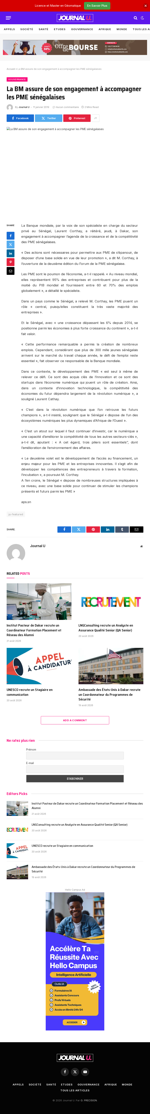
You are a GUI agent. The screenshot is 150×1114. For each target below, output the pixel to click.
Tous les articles (75, 1090)
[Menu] (8, 17)
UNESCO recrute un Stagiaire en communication (30, 692)
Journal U (24, 107)
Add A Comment (75, 720)
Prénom (31, 749)
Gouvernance (82, 29)
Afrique (105, 29)
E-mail (30, 763)
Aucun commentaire (67, 107)
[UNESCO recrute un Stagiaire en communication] (39, 666)
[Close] (145, 5)
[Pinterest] (10, 262)
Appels (9, 29)
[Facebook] (10, 236)
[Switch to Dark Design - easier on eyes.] (142, 18)
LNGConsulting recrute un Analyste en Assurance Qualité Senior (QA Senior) (106, 628)
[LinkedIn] (10, 253)
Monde (122, 29)
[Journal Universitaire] (75, 18)
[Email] (10, 271)
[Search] (135, 17)
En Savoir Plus (97, 5)
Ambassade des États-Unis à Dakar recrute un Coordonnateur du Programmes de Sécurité (109, 694)
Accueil (11, 68)
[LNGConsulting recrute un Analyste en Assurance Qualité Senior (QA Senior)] (111, 601)
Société (26, 29)
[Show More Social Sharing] (95, 118)
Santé (44, 29)
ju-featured (16, 514)
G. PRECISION (89, 1100)
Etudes (59, 29)
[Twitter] (10, 244)
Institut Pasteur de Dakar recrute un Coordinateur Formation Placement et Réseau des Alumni (34, 630)
